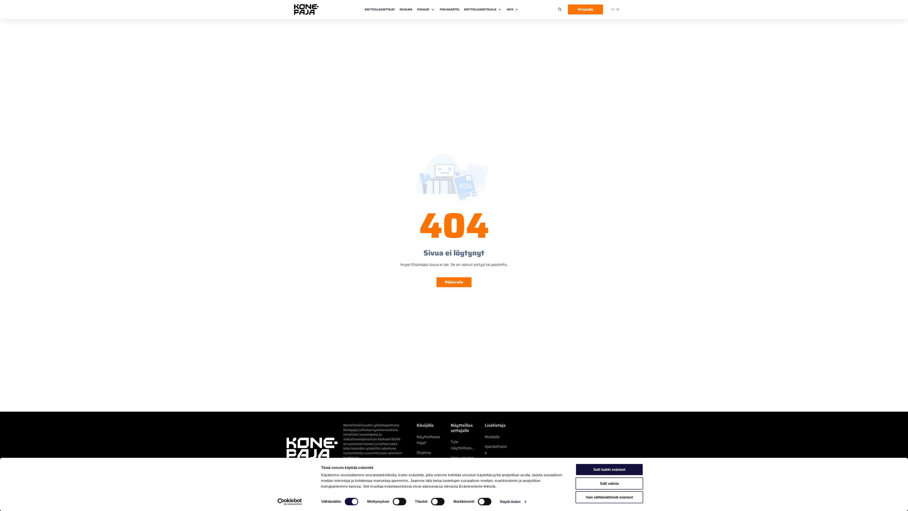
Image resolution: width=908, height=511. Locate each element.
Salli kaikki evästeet (609, 469)
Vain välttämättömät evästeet (609, 497)
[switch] (399, 501)
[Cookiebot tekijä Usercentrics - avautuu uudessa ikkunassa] (289, 501)
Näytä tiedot (510, 502)
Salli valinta (609, 483)
